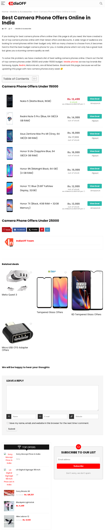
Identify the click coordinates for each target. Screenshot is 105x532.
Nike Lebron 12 (22, 516)
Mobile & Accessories (21, 11)
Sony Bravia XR (23, 491)
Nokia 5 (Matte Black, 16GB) (35, 101)
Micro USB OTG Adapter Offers (15, 349)
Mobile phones (71, 61)
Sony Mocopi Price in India (28, 454)
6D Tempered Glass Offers (86, 314)
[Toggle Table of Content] (33, 79)
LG (17, 475)
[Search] (101, 3)
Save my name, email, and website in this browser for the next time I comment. (49, 423)
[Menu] (3, 3)
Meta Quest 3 (9, 294)
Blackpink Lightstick (25, 502)
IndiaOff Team (25, 240)
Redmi (22, 65)
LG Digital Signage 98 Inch (28, 469)
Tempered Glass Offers (50, 312)
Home (5, 11)
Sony (18, 459)
